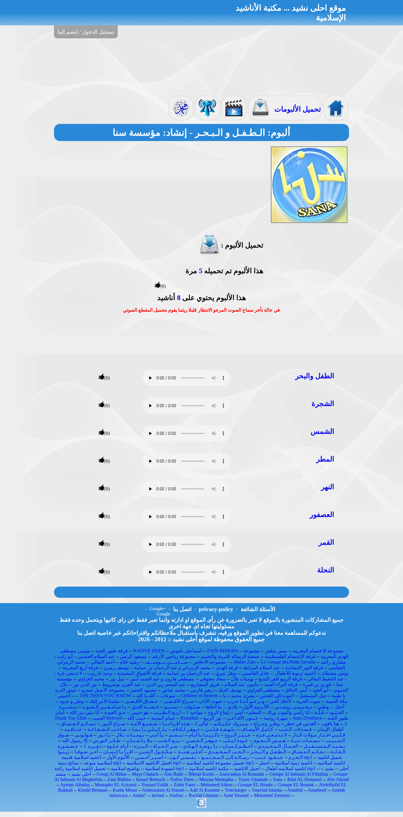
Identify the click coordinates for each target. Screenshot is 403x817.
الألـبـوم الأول (256, 706)
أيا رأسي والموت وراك (287, 712)
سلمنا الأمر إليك (104, 701)
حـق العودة (115, 712)
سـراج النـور (113, 723)
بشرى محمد (243, 695)
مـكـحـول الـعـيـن (155, 751)
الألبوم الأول (118, 757)
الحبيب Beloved (107, 718)
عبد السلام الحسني (96, 656)
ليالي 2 (201, 723)
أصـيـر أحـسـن (149, 757)
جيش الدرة (65, 689)
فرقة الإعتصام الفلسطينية (290, 656)
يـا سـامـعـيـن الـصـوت (104, 706)
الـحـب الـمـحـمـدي (226, 751)
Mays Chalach (145, 774)
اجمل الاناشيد (247, 768)
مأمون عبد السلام (242, 684)
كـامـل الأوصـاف (257, 729)
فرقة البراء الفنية (281, 684)
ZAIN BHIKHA (222, 650)
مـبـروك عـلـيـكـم (231, 723)
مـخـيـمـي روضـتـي (293, 706)
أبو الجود (320, 689)
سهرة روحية (276, 718)
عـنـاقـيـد (73, 729)
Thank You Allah (70, 718)
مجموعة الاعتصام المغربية (318, 650)
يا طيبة (338, 695)
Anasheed (317, 790)
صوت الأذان (210, 701)
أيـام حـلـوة (117, 746)
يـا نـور (104, 734)
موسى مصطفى (75, 650)
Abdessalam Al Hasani (163, 790)
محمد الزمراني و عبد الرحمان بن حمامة (172, 667)
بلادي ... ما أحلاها (222, 706)
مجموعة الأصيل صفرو (103, 689)
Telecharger (236, 790)
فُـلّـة (319, 712)
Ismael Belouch (150, 779)
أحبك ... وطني (330, 706)
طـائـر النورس (107, 740)
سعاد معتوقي (213, 678)
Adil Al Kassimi (204, 790)
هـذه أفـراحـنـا (176, 723)
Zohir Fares (184, 784)
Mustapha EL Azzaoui (115, 784)
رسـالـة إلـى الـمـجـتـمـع (225, 757)
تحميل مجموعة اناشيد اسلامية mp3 (220, 762)
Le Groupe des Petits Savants (289, 661)
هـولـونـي (83, 734)
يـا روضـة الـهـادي (200, 746)
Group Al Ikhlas (111, 774)
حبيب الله (136, 718)
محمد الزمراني (71, 661)
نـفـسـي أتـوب (182, 757)
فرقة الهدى (227, 667)
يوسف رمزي (116, 667)
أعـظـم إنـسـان (238, 746)
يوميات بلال (242, 678)
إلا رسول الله (74, 740)
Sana (277, 779)
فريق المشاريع (205, 684)
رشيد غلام (129, 661)
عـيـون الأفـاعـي (242, 718)
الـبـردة (141, 746)
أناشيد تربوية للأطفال (295, 673)
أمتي (238, 712)
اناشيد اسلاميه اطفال (285, 768)
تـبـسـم (176, 734)
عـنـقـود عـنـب (268, 757)
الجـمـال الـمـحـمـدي (278, 746)
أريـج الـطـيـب (167, 712)
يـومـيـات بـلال (130, 734)
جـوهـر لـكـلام (186, 729)
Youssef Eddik (154, 784)
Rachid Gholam (203, 795)
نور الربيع (212, 718)
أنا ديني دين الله (84, 712)
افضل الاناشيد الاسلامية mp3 (154, 762)
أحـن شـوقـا (86, 751)
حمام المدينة (163, 718)
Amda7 (139, 795)
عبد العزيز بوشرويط (121, 684)
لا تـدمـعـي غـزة (271, 734)
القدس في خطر (300, 723)
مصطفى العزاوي (263, 689)
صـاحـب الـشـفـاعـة (107, 729)
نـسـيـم (171, 706)
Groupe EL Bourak (296, 784)
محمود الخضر (143, 689)
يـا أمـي (156, 734)
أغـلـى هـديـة (190, 751)
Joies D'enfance (307, 718)
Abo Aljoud (338, 779)
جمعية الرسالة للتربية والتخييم (230, 656)
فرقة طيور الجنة (112, 650)
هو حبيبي (139, 712)
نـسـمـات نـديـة (305, 740)
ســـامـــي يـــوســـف (166, 661)
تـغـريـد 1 (92, 746)
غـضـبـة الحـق (145, 706)
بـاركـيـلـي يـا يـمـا (149, 729)
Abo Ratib (173, 774)
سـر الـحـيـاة (165, 746)
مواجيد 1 (194, 712)
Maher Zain (244, 661)
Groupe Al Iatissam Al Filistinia (298, 774)
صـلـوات (192, 706)
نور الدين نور (85, 684)
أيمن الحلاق (296, 689)
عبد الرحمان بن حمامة (188, 673)
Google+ (157, 608)
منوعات (168, 695)
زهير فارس (202, 689)
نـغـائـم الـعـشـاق (308, 751)
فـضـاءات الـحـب (295, 729)
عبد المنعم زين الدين (166, 684)
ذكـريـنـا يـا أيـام (204, 734)
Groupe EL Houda (255, 784)
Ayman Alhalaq (74, 784)
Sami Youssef (236, 795)
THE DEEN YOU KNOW (105, 695)
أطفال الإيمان (330, 729)
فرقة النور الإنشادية (304, 667)
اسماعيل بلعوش (186, 650)
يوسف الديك (230, 689)
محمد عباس (173, 689)
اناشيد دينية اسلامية (293, 762)
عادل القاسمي (256, 673)
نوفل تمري (225, 673)
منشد (60, 774)
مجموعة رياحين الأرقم (174, 656)
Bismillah (189, 718)
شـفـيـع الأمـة (143, 723)
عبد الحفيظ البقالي (325, 678)
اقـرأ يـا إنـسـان (118, 751)
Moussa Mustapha (216, 779)
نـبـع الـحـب (169, 740)
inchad (158, 795)
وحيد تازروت (99, 673)
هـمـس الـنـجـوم (269, 740)
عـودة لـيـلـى (235, 740)
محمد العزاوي (91, 678)
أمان (59, 712)
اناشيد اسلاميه (331, 762)
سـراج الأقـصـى (178, 701)
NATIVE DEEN (149, 650)
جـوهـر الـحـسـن (202, 740)
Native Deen (182, 779)
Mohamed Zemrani (272, 795)
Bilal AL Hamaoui (304, 779)
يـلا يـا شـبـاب (139, 740)
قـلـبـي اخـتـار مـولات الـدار (318, 734)
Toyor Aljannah (253, 779)
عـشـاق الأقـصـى (141, 701)
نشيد (329, 768)
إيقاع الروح (218, 712)
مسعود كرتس (133, 656)
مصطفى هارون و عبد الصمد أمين (162, 678)
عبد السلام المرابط (261, 667)
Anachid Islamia (267, 790)
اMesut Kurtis (201, 774)
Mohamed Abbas (216, 784)
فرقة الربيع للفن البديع (280, 678)
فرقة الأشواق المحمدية (139, 673)
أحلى (344, 768)
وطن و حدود (72, 701)
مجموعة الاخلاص (209, 661)
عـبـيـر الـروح (238, 734)
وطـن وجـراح (267, 723)
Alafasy (176, 795)
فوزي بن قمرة (317, 684)
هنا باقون (330, 723)
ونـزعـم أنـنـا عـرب (246, 701)
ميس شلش (276, 650)
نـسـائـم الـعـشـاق (78, 723)
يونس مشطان (334, 673)
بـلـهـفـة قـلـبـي (220, 729)
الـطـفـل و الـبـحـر (268, 751)
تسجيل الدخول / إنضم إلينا (86, 32)
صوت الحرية (308, 701)
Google (163, 613)
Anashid (295, 790)
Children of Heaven (199, 695)
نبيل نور (117, 678)
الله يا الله (145, 695)
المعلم (255, 712)
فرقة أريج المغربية (80, 667)
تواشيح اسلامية (125, 768)
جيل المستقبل (313, 695)
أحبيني (64, 695)
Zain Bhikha (119, 779)
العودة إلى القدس (277, 695)
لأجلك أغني (280, 701)
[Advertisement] (201, 66)
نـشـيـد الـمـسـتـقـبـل (324, 746)
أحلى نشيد (81, 774)
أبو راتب (65, 656)
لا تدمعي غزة (69, 673)
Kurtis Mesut (125, 790)
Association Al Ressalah (241, 774)
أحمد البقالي (102, 661)
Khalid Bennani (92, 790)
